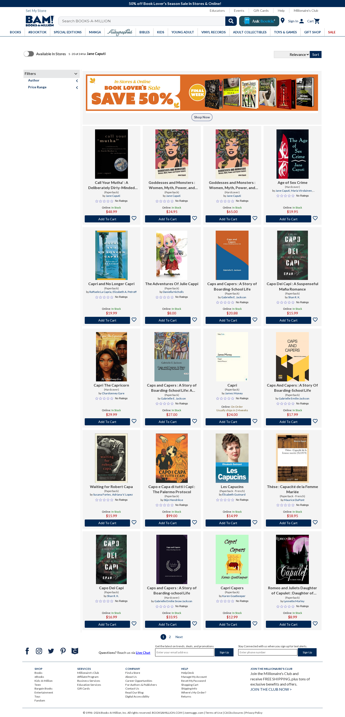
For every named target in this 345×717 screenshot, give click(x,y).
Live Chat (143, 653)
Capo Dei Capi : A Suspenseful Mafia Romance (292, 286)
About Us (131, 676)
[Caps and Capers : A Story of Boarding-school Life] (171, 559)
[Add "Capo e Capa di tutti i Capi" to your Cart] (171, 523)
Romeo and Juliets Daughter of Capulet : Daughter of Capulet (292, 590)
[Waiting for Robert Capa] (111, 458)
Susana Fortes (102, 494)
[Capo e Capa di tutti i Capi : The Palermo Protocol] (172, 458)
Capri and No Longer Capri (111, 283)
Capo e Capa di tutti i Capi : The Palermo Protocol (171, 489)
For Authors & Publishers (141, 684)
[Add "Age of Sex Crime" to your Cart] (292, 218)
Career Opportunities (138, 680)
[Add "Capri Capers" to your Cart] (232, 624)
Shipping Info (189, 688)
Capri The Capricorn (111, 385)
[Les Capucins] (232, 458)
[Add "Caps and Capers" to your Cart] (232, 320)
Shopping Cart (189, 684)
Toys (37, 696)
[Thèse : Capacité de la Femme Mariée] (292, 458)
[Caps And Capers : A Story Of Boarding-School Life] (292, 357)
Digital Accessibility (137, 696)
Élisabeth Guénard (233, 494)
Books (38, 672)
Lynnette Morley (294, 601)
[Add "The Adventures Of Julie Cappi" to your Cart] (171, 320)
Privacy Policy (253, 712)
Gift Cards (261, 10)
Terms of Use (213, 712)
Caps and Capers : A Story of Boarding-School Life (232, 286)
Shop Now (202, 117)
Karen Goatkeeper (233, 596)
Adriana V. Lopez (122, 494)
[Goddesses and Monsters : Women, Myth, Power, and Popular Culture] (171, 154)
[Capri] (232, 357)
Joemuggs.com (193, 712)
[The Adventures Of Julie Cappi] (171, 255)
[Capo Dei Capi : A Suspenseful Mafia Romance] (292, 255)
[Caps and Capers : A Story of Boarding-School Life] (232, 255)
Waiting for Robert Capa (111, 486)
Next (179, 637)
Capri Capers (232, 587)
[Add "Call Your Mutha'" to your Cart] (111, 218)
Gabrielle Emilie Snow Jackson (173, 601)
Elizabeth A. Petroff (125, 292)
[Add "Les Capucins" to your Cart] (232, 523)
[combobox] (150, 21)
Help (281, 10)
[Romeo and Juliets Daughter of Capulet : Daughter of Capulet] (292, 559)
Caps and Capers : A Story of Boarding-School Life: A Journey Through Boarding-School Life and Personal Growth (172, 388)
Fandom (39, 700)
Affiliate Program (88, 676)
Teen (37, 684)
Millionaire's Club (306, 10)
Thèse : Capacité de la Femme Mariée (292, 489)
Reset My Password (193, 680)
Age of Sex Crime (292, 182)
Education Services (89, 684)
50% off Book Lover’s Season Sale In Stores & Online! (175, 3)
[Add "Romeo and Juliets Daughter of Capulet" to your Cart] (292, 624)
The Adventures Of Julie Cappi (171, 283)
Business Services (88, 680)
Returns (186, 696)
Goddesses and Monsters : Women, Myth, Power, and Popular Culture (172, 185)
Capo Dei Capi (111, 587)
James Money (234, 393)
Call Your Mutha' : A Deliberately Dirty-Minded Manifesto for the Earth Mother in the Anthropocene (111, 185)
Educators (217, 10)
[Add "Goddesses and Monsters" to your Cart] (171, 218)
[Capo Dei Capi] (111, 559)
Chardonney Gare (113, 393)
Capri (232, 385)
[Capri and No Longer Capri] (111, 255)
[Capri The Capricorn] (111, 357)
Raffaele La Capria (100, 292)
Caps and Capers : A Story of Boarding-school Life (172, 590)
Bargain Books (43, 688)
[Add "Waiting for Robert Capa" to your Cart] (111, 523)
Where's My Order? (193, 692)
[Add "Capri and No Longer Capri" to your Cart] (111, 320)
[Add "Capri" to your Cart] (232, 421)
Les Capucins (232, 486)
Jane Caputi (113, 196)
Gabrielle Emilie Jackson (294, 398)
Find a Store (132, 672)
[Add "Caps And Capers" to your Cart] (292, 421)
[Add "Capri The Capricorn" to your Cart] (111, 421)
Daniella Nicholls (173, 292)
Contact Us (132, 688)
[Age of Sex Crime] (292, 154)
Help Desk (187, 672)
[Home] (38, 21)
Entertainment (43, 692)
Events (239, 10)
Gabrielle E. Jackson (233, 297)
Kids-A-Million (43, 680)
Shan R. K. (294, 297)
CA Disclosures (233, 712)
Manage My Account (194, 676)
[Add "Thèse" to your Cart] (292, 523)
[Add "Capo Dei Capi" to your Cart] (292, 320)
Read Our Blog (134, 692)
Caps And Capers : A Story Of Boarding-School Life (292, 387)
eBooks (39, 676)
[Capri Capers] (232, 559)
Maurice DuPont (294, 500)
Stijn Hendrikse (173, 500)
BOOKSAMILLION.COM (167, 712)
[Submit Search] (231, 21)
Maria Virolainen (301, 190)
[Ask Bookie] (259, 21)
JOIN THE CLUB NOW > (271, 689)
